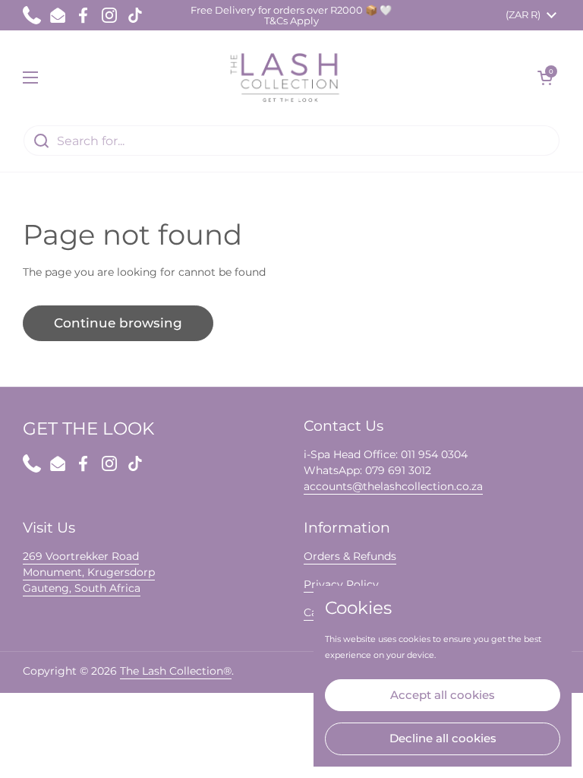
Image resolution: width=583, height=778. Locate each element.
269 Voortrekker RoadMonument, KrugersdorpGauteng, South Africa (89, 572)
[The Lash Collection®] (288, 77)
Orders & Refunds (350, 556)
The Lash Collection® (176, 671)
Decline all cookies (442, 738)
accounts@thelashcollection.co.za (393, 486)
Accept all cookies (442, 695)
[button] (545, 77)
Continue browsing (118, 322)
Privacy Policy (341, 584)
